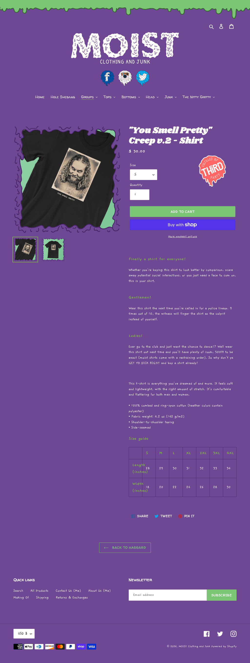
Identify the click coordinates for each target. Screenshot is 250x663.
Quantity (136, 185)
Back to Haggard (128, 547)
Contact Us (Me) (68, 591)
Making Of (21, 597)
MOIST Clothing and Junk (194, 646)
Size (133, 165)
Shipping (42, 597)
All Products (39, 591)
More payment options (182, 236)
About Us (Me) (99, 591)
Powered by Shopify (224, 646)
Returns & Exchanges (72, 597)
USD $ (23, 633)
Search (18, 591)
